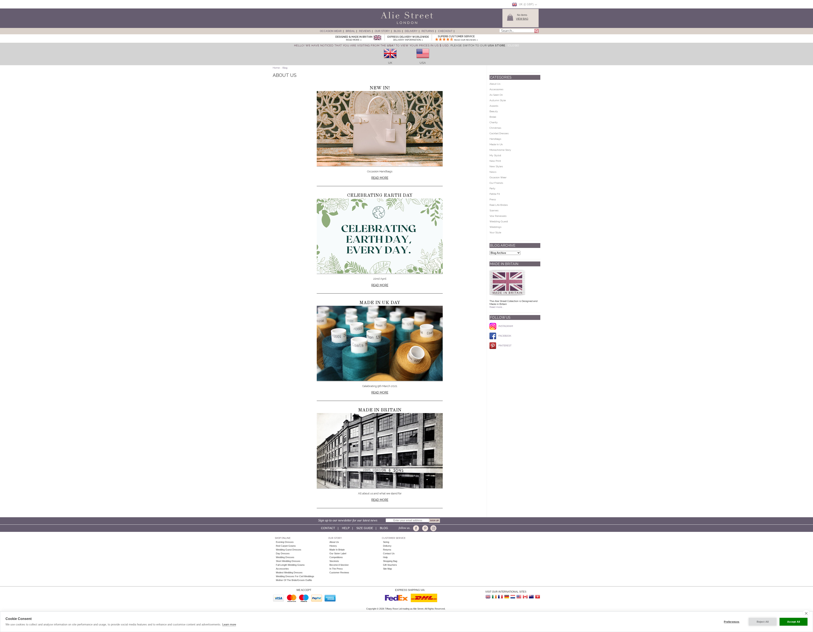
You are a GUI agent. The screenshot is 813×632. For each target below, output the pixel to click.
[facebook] (417, 528)
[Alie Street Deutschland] (507, 597)
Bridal (350, 31)
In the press (336, 568)
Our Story (382, 31)
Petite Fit (494, 193)
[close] (806, 613)
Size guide (364, 528)
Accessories (496, 89)
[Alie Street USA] (519, 597)
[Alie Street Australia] (531, 597)
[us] (423, 59)
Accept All (793, 621)
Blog (397, 31)
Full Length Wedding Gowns (290, 565)
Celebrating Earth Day (379, 195)
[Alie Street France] (500, 597)
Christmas (495, 127)
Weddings (495, 226)
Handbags (495, 138)
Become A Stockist (338, 565)
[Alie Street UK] (488, 597)
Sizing (386, 542)
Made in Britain (379, 410)
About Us (494, 83)
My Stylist (495, 155)
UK (390, 62)
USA (423, 62)
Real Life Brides (498, 204)
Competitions (336, 557)
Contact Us (389, 553)
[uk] (390, 59)
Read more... (496, 307)
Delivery (411, 31)
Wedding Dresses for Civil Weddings (295, 576)
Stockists (334, 561)
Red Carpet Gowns (286, 546)
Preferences (731, 621)
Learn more (229, 624)
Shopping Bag (390, 561)
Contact (328, 528)
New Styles (496, 166)
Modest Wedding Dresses (289, 572)
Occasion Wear (331, 31)
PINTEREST (505, 345)
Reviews (365, 31)
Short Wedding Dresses (288, 561)
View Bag (522, 18)
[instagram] (433, 528)
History (333, 546)
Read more (379, 178)
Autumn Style (497, 100)
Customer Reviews (339, 572)
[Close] (513, 45)
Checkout (445, 31)
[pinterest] (425, 528)
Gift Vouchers (390, 565)
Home (276, 67)
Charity (493, 122)
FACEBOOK (504, 335)
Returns (428, 31)
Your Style (495, 232)
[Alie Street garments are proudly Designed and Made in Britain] (377, 38)
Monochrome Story (500, 149)
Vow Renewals (497, 215)
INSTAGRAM (505, 326)
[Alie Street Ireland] (494, 597)
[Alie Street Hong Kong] (537, 597)
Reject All (763, 621)
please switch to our (478, 45)
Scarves (493, 210)
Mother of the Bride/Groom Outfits (294, 580)
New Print (495, 160)
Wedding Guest (498, 221)
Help (346, 528)
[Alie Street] (388, 24)
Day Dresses (283, 553)
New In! (380, 88)
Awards (493, 105)
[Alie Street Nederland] (513, 597)
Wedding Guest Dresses (288, 549)
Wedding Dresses (285, 557)
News (492, 171)
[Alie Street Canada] (525, 597)
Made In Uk (496, 144)
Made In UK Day (379, 302)
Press (492, 199)
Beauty (493, 111)
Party (492, 188)
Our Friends (496, 182)
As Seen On (496, 94)
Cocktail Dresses (499, 133)
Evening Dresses (285, 542)
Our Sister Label (337, 553)
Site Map (387, 568)
